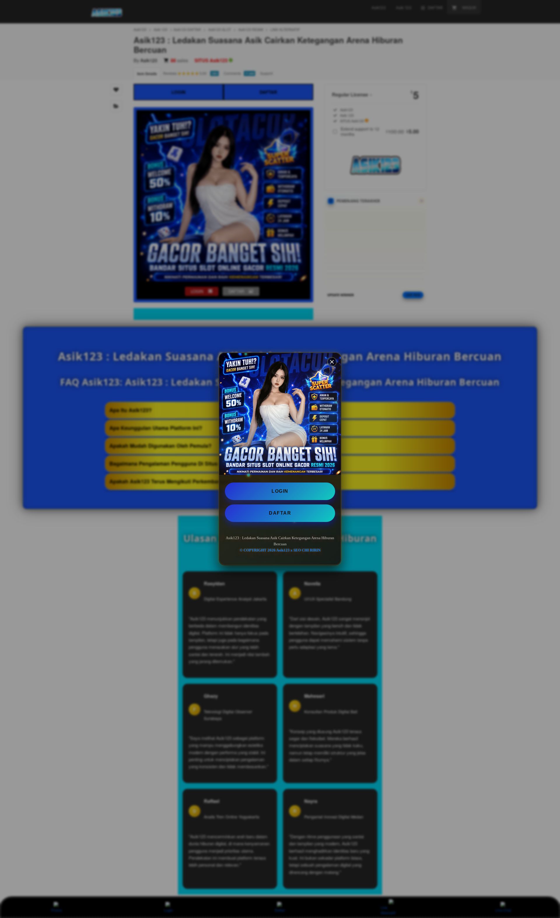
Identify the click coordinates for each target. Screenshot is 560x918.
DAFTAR (280, 513)
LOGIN (280, 491)
